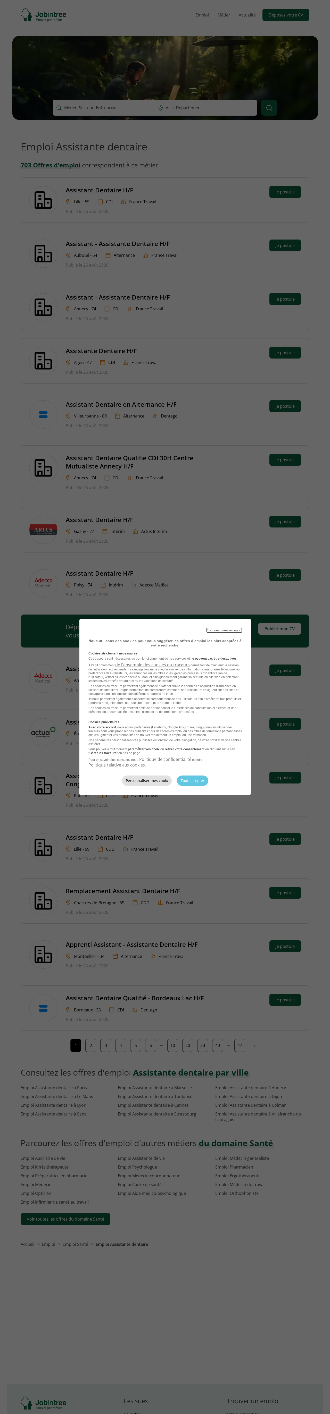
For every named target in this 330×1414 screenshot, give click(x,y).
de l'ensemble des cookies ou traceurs (152, 665)
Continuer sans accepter (224, 630)
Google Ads (176, 727)
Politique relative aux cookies (116, 765)
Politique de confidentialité (165, 759)
